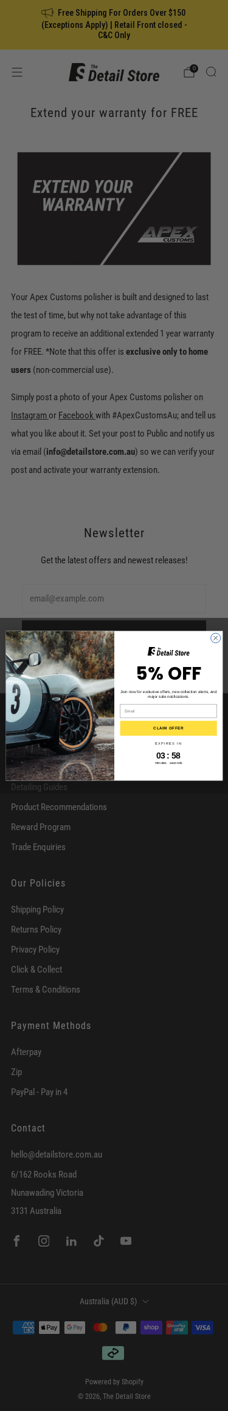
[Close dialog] (215, 638)
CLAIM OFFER (168, 728)
